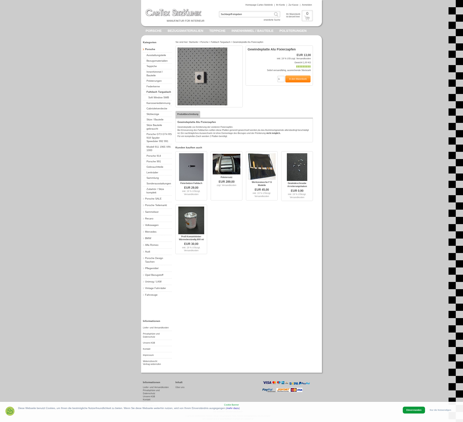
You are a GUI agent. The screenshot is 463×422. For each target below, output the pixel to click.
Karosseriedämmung (158, 103)
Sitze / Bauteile (154, 119)
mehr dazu (233, 408)
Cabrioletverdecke (156, 108)
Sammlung (152, 177)
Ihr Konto (280, 5)
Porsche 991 (153, 161)
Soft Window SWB (158, 97)
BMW (148, 238)
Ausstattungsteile (156, 55)
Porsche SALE (153, 198)
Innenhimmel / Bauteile (252, 31)
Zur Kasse (293, 5)
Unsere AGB (149, 343)
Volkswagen (152, 225)
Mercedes (150, 231)
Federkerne (153, 86)
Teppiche (217, 31)
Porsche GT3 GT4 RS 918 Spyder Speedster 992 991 (159, 138)
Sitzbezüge (152, 114)
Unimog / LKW (153, 281)
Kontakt (146, 349)
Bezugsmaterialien (185, 31)
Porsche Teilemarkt (156, 205)
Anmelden (307, 5)
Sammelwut (151, 211)
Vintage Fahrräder (155, 288)
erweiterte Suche (272, 20)
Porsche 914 (153, 155)
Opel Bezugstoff (154, 274)
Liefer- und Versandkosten (156, 327)
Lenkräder (152, 172)
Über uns (179, 387)
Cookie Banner (231, 405)
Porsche (154, 31)
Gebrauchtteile (154, 166)
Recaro (149, 218)
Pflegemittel (151, 268)
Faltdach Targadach (158, 91)
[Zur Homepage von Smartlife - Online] (9, 412)
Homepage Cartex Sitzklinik (259, 5)
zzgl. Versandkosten (301, 58)
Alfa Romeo (151, 244)
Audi (147, 251)
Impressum (148, 355)
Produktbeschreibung (187, 114)
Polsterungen (293, 31)
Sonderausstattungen (158, 183)
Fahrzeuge (151, 294)
